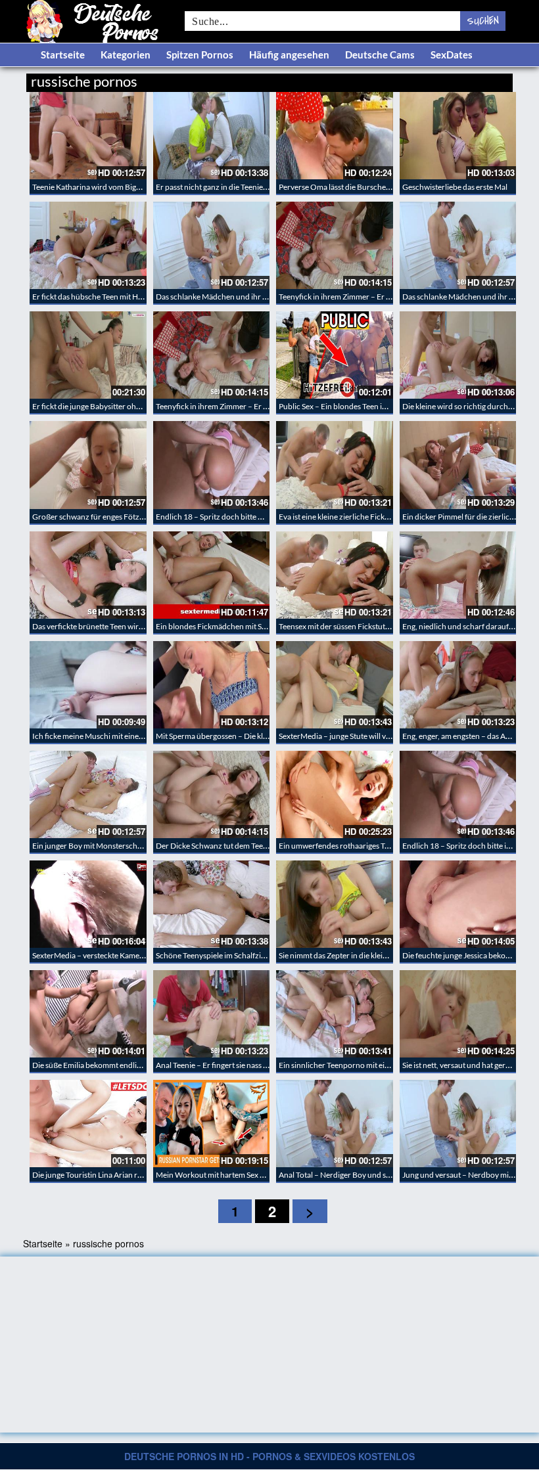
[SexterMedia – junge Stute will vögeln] (334, 684)
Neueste (407, 79)
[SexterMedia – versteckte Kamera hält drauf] (88, 904)
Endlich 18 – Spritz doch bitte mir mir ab (224, 517)
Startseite (63, 54)
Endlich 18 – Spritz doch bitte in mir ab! (469, 846)
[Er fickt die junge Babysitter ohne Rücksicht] (88, 355)
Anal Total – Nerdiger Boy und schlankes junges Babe (369, 1175)
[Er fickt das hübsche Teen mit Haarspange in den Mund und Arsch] (88, 245)
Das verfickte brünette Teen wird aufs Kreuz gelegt (117, 626)
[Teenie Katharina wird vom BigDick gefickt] (88, 135)
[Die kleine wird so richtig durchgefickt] (458, 355)
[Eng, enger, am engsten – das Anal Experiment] (458, 684)
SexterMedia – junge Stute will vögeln (342, 736)
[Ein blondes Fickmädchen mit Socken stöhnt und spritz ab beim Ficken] (211, 575)
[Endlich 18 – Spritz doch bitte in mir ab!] (458, 794)
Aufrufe (445, 79)
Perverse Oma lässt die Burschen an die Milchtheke (365, 187)
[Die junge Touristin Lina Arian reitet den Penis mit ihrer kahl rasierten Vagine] (88, 1123)
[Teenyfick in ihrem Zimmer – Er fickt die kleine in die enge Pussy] (334, 245)
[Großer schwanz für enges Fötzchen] (88, 464)
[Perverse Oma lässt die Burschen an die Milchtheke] (334, 135)
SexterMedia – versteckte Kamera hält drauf (106, 955)
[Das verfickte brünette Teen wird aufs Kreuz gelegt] (88, 575)
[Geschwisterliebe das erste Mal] (458, 135)
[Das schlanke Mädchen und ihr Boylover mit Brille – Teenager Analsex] (211, 245)
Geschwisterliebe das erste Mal (454, 187)
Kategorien (126, 54)
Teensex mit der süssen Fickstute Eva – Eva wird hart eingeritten (386, 626)
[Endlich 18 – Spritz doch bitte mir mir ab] (211, 464)
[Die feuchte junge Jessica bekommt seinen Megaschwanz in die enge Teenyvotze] (458, 904)
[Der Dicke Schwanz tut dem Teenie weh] (211, 794)
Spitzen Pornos (199, 54)
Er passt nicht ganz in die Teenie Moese (221, 187)
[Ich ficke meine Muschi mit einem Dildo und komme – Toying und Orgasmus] (88, 684)
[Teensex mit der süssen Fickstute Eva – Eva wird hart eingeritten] (334, 575)
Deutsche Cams (380, 54)
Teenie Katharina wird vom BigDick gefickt (104, 187)
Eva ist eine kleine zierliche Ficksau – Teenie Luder (363, 517)
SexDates (452, 54)
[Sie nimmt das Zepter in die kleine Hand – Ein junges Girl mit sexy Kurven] (334, 904)
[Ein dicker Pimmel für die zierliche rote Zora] (458, 464)
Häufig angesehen (289, 54)
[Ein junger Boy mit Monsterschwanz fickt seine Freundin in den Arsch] (88, 794)
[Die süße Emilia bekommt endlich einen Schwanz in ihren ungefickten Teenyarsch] (88, 1014)
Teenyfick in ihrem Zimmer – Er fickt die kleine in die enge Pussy (386, 296)
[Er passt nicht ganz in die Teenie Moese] (211, 135)
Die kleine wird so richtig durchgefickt (466, 406)
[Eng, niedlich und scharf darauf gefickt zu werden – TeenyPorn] (458, 575)
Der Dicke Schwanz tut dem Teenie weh (222, 846)
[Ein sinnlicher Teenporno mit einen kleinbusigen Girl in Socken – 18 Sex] (334, 1014)
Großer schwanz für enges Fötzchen (94, 517)
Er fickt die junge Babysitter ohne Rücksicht (106, 406)
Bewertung (488, 79)
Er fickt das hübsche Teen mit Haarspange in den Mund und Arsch (143, 296)
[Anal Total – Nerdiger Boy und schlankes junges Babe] (334, 1123)
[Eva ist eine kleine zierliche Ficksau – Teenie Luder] (334, 464)
